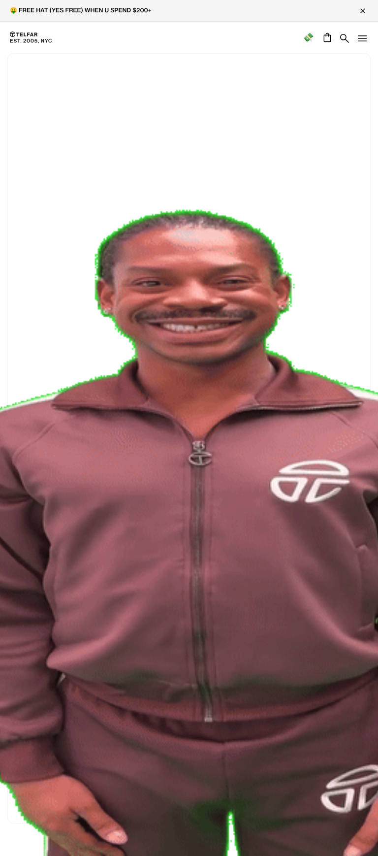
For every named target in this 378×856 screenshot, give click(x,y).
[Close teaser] (13, 380)
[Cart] (326, 37)
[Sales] (308, 38)
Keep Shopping (189, 448)
